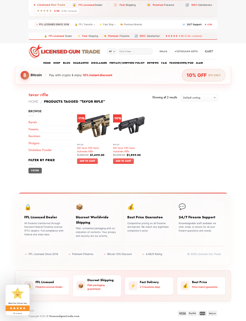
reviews (153, 63)
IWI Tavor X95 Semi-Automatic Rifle (88, 149)
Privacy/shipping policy (127, 63)
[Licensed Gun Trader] (65, 51)
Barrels (32, 122)
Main (199, 63)
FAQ (164, 63)
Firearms (33, 129)
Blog (66, 63)
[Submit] (149, 51)
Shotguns (34, 143)
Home (47, 63)
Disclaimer (99, 63)
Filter (35, 170)
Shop (57, 63)
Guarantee (81, 63)
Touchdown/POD (181, 63)
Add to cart (87, 161)
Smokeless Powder (40, 150)
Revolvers (34, 136)
